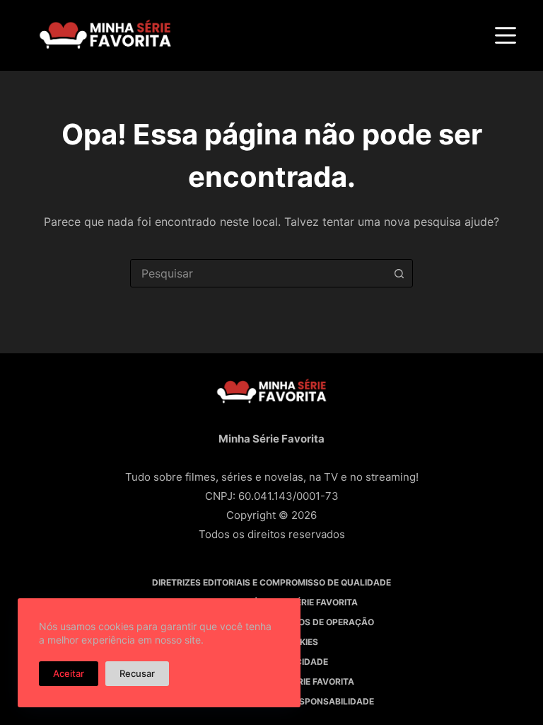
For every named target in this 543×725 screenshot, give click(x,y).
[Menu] (505, 35)
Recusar (137, 673)
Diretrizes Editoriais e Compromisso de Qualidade (271, 582)
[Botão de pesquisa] (398, 273)
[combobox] (258, 273)
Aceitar (68, 673)
